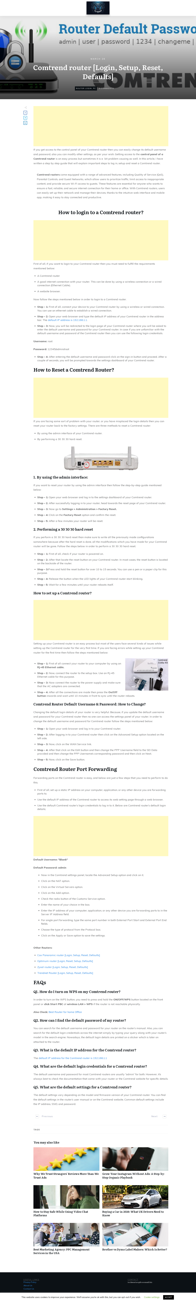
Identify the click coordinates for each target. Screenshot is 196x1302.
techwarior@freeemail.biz (140, 1282)
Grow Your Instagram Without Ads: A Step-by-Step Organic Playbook (135, 1164)
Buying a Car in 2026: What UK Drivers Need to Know (135, 1202)
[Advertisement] (100, 126)
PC (94, 88)
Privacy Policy (30, 1282)
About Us (28, 1285)
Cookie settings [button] (152, 1297)
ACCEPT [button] (168, 1297)
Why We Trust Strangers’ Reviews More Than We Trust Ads (66, 1164)
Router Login (84, 88)
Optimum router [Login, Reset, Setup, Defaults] (65, 961)
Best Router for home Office (65, 1012)
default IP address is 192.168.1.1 (67, 320)
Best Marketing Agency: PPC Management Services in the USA (66, 1240)
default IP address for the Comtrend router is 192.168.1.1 (73, 1058)
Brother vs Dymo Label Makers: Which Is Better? (135, 1240)
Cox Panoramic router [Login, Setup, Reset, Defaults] (68, 955)
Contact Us (29, 1289)
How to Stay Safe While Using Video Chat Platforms (66, 1202)
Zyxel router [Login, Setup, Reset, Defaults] (62, 967)
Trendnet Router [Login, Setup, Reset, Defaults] (65, 973)
